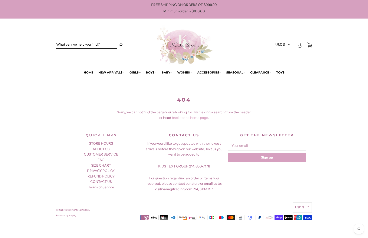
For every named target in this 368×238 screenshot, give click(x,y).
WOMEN (183, 72)
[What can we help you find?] (86, 45)
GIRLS (134, 72)
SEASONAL (234, 72)
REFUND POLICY (101, 176)
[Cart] (309, 45)
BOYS (150, 72)
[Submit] (120, 45)
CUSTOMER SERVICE (101, 154)
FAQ (101, 160)
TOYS (280, 72)
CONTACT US (101, 181)
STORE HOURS (101, 143)
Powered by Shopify (66, 215)
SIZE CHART (101, 165)
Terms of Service (101, 187)
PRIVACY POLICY (101, 171)
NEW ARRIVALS (110, 72)
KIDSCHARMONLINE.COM (77, 210)
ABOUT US (101, 149)
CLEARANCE (259, 72)
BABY (165, 72)
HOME (88, 72)
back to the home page (190, 117)
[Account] (300, 45)
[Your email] (267, 146)
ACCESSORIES (208, 72)
